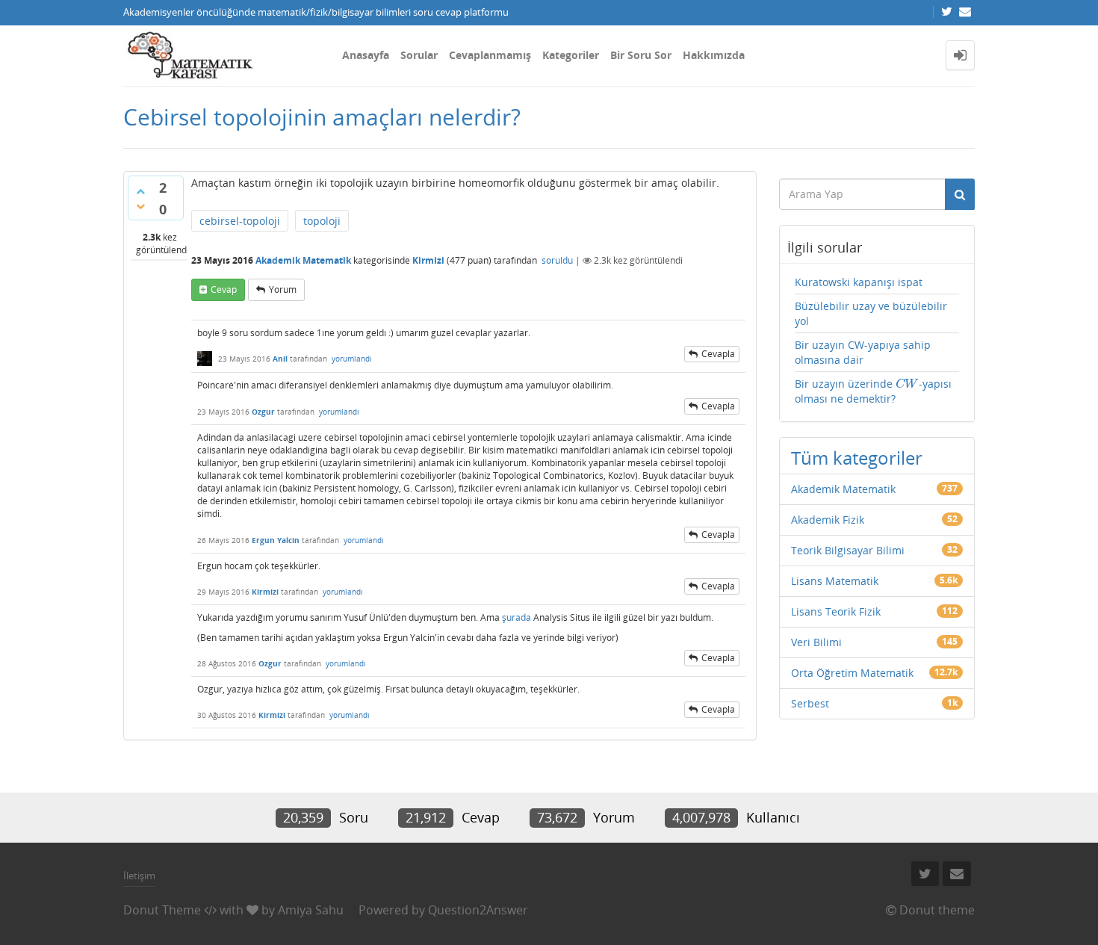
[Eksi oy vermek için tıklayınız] (140, 206)
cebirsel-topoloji (239, 221)
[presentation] (907, 384)
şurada (516, 617)
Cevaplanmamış (490, 55)
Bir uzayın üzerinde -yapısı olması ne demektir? (873, 391)
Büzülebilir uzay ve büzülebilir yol (871, 313)
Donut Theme (162, 910)
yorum (283, 289)
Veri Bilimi (816, 642)
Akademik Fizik (827, 519)
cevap (224, 289)
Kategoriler (570, 55)
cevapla (718, 353)
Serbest (810, 703)
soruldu (557, 260)
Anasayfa (365, 55)
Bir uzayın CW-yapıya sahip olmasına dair (863, 352)
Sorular (419, 55)
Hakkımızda (714, 55)
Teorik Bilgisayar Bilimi (848, 550)
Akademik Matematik (303, 260)
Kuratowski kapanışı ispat (858, 282)
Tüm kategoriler (856, 457)
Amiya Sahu (311, 910)
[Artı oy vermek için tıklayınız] (140, 191)
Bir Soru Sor (640, 55)
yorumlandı (352, 358)
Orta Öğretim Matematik (852, 673)
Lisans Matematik (834, 581)
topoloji (322, 221)
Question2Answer (478, 910)
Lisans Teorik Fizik (836, 611)
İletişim (139, 875)
